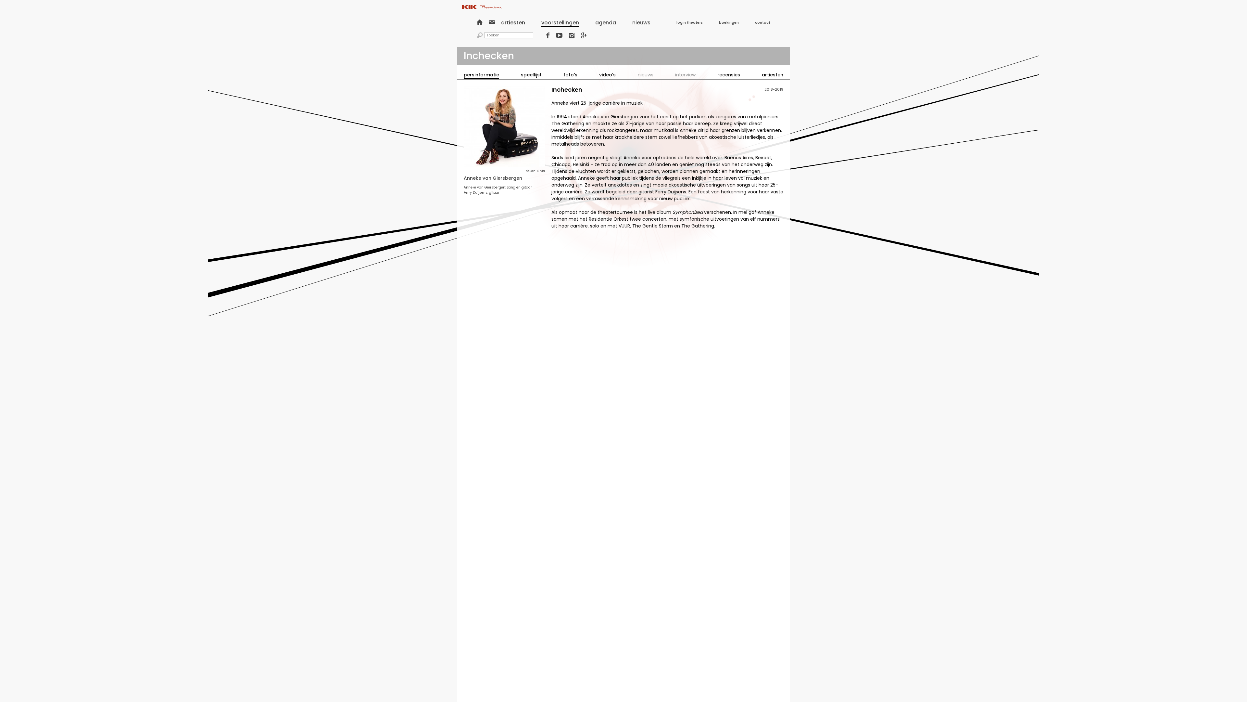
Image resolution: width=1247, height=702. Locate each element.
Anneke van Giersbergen (493, 178)
